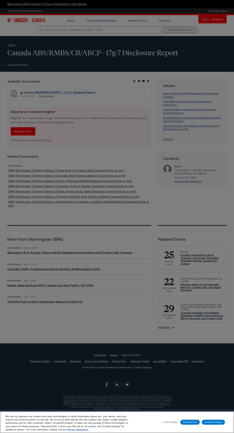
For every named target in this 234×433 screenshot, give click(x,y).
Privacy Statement (77, 429)
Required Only (190, 422)
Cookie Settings (170, 422)
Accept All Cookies (213, 422)
